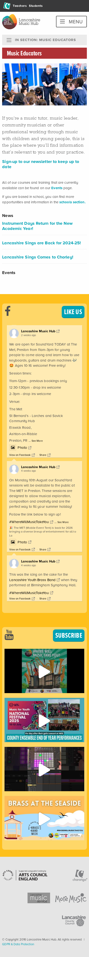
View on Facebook (20, 455)
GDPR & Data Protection (18, 944)
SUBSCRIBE (68, 635)
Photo (22, 447)
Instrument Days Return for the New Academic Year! (37, 226)
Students (35, 6)
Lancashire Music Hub (38, 331)
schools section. (72, 202)
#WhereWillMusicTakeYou (29, 521)
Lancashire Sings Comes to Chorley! (37, 257)
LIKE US (73, 312)
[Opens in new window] (44, 671)
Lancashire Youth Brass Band (32, 580)
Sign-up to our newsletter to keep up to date (40, 164)
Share (42, 455)
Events (56, 188)
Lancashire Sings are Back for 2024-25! (41, 243)
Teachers (20, 6)
